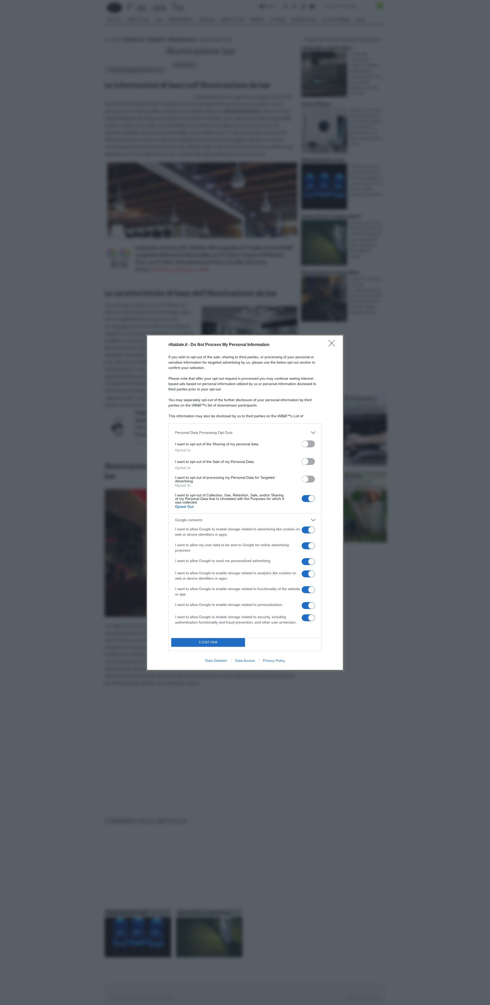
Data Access (245, 661)
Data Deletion (216, 661)
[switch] (308, 443)
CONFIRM (208, 642)
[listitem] (245, 432)
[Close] (333, 345)
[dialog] (245, 502)
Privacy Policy (274, 661)
